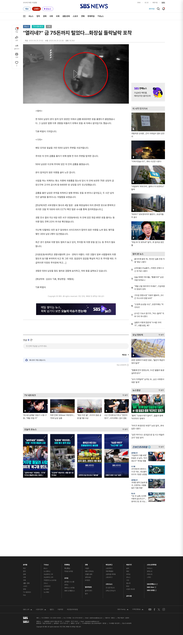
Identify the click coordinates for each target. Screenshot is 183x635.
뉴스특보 (46, 592)
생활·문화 (66, 16)
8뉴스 (31, 16)
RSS (127, 586)
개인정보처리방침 (72, 609)
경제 (44, 16)
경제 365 (88, 577)
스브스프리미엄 (151, 564)
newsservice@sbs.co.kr (92, 621)
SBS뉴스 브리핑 (69, 588)
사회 (51, 16)
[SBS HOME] (163, 2)
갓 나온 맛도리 (110, 588)
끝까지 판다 (88, 591)
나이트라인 (47, 586)
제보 (127, 571)
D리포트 (87, 580)
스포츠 (75, 16)
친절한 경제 (88, 574)
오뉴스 (46, 583)
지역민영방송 (137, 609)
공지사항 (129, 596)
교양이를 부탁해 (111, 574)
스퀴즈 (149, 577)
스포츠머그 (109, 568)
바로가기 (129, 564)
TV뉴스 (100, 16)
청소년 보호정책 (126, 623)
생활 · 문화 (26, 583)
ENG (139, 2)
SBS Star (150, 587)
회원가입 (154, 2)
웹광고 (52, 609)
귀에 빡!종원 (109, 571)
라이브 (128, 574)
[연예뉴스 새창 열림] (148, 92)
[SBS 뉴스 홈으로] (94, 6)
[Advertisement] (75, 379)
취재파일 (91, 16)
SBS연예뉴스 (151, 583)
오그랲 (133, 466)
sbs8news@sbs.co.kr (96, 618)
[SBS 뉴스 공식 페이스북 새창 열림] (154, 609)
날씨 (127, 568)
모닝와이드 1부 (48, 574)
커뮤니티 (149, 574)
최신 (24, 568)
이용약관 (60, 609)
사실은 (87, 568)
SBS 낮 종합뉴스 (69, 591)
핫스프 (133, 493)
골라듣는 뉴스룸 (69, 582)
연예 (83, 16)
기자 (127, 580)
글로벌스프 (134, 453)
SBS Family (122, 609)
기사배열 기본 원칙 (114, 623)
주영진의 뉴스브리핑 (50, 580)
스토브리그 (109, 577)
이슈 (24, 595)
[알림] (163, 9)
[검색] (158, 8)
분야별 (25, 564)
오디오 (66, 577)
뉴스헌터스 (47, 571)
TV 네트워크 (38, 26)
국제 (57, 16)
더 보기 (124, 394)
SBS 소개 (27, 610)
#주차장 (151, 9)
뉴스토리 (46, 589)
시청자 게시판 (130, 589)
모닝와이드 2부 (48, 577)
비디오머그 (109, 564)
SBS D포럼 (150, 590)
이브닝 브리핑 (68, 571)
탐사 (86, 594)
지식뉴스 (149, 568)
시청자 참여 (41, 610)
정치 (38, 16)
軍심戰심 (67, 568)
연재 (86, 564)
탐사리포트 (88, 586)
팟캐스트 (149, 571)
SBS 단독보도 (89, 571)
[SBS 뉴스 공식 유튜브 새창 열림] (150, 609)
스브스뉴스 (109, 583)
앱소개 (128, 583)
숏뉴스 (128, 577)
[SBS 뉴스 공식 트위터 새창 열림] (158, 609)
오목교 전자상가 (111, 591)
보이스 (66, 585)
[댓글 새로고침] (31, 340)
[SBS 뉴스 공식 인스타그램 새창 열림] (163, 609)
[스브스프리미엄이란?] (150, 447)
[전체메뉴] (24, 16)
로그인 (146, 2)
